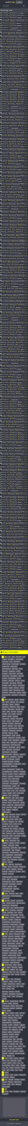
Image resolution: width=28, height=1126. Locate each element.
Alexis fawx (15, 668)
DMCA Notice (18, 1123)
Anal (3, 360)
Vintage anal (22, 1075)
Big (22, 709)
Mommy (18, 943)
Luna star (4, 919)
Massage (4, 936)
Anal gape (4, 673)
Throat (3, 41)
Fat (16, 821)
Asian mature (5, 676)
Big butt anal (5, 215)
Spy (21, 1041)
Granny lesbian (6, 847)
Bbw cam (11, 723)
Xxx (5, 1089)
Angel (17, 337)
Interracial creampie (6, 229)
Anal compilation (6, 668)
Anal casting (5, 70)
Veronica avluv (13, 204)
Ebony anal (12, 814)
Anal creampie (5, 92)
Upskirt (6, 1072)
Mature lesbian (11, 943)
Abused (19, 692)
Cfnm (24, 764)
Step (10, 1027)
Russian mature (5, 622)
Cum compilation (14, 783)
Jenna (19, 349)
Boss (8, 742)
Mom (6, 934)
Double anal (9, 397)
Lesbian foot (20, 926)
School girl (4, 200)
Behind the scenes (15, 745)
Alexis (10, 685)
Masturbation (5, 950)
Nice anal (20, 514)
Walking (22, 1079)
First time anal (9, 831)
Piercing (8, 988)
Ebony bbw (5, 817)
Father (16, 826)
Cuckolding (22, 783)
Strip (17, 1044)
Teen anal (4, 262)
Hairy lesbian (12, 884)
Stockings (4, 66)
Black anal (4, 337)
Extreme (23, 814)
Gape (3, 412)
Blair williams (16, 740)
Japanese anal (5, 380)
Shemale (12, 1013)
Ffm (3, 283)
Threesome (13, 1060)
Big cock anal (11, 593)
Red (17, 161)
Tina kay (4, 581)
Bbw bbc (13, 718)
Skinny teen (5, 1044)
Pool (3, 988)
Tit (11, 556)
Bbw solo (13, 711)
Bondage (4, 714)
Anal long (21, 227)
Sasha (15, 1046)
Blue (17, 344)
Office (10, 972)
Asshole (22, 687)
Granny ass (21, 859)
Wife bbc (4, 1082)
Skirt (14, 1039)
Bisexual (4, 709)
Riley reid (21, 1001)
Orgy (20, 969)
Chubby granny (17, 764)
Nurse (3, 967)
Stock (19, 70)
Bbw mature (11, 709)
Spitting (4, 1032)
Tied (18, 1063)
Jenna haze (4, 349)
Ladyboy (4, 82)
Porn (13, 988)
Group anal (9, 184)
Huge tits (4, 874)
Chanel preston (5, 556)
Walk (13, 1084)
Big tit (18, 747)
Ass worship (5, 683)
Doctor (10, 802)
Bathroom (15, 754)
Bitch (3, 523)
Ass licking (4, 135)
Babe (23, 737)
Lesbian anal (5, 924)
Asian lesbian (21, 685)
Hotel (3, 422)
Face (14, 833)
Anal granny (12, 671)
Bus (17, 702)
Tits (3, 194)
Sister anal (4, 616)
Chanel (24, 556)
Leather (12, 931)
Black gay (15, 716)
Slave (15, 1017)
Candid (8, 790)
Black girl (4, 737)
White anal (13, 117)
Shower (17, 1034)
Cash (14, 793)
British (20, 728)
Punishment (19, 996)
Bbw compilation (6, 735)
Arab (24, 657)
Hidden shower (6, 891)
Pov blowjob (5, 450)
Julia (12, 907)
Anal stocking (13, 25)
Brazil (16, 733)
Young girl (22, 1091)
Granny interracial (14, 852)
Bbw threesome (10, 554)
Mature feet (20, 960)
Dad (13, 797)
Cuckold (7, 756)
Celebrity (16, 771)
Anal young (13, 323)
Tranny (3, 188)
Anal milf (4, 256)
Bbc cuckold (19, 718)
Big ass (16, 699)
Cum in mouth (5, 766)
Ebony (6, 814)
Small (19, 1027)
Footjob (4, 248)
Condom (4, 544)
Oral (18, 972)
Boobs (18, 735)
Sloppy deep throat (7, 1039)
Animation (4, 687)
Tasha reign (13, 506)
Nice (12, 53)
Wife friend (18, 1084)
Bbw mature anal (13, 728)
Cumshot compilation (7, 788)
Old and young (5, 974)
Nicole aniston (8, 965)
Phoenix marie (11, 984)
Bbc (3, 702)
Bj (21, 721)
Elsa (18, 817)
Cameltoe (4, 103)
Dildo (17, 797)
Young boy (16, 1091)
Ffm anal (4, 206)
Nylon (14, 965)
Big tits (11, 704)
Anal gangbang (11, 678)
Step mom (14, 1020)
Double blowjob (12, 800)
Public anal (5, 991)
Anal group (13, 454)
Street (3, 1056)
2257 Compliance (10, 1123)
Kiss (16, 912)
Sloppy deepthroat (6, 1022)
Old (17, 969)
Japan (3, 903)
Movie (19, 950)
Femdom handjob (6, 838)
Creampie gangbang (7, 764)
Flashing (23, 836)
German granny (18, 855)
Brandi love (12, 707)
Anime (20, 668)
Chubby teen (10, 366)
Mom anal (10, 938)
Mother (23, 936)
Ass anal (10, 372)
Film (3, 831)
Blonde (9, 716)
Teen (6, 1058)
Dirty (3, 809)
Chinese (4, 776)
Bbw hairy (4, 747)
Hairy (6, 864)
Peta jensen (17, 979)
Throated (22, 1065)
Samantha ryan (14, 227)
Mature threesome (14, 962)
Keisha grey (10, 912)
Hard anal (4, 871)
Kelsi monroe (5, 915)
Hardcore (20, 869)
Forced (11, 819)
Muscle (20, 953)
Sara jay (14, 1027)
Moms (18, 955)
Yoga (11, 1091)
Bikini (8, 711)
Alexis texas (5, 661)
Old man (7, 969)
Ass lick (19, 678)
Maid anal (18, 354)
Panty (13, 996)
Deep (3, 807)
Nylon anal (21, 267)
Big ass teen (20, 493)
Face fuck (21, 821)
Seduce (10, 1046)
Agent (3, 697)
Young (6, 1091)
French (15, 824)
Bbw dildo (4, 733)
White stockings (22, 149)
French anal (5, 836)
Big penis (20, 711)
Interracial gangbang (16, 896)
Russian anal (10, 76)
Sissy (21, 1015)
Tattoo (8, 281)
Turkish (10, 1058)
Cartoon (4, 774)
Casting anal (10, 86)
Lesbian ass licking (15, 922)
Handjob (4, 866)
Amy (23, 690)
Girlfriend (10, 862)
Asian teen (5, 690)
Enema (18, 814)
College (9, 793)
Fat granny (11, 821)
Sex (9, 1029)
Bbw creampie (15, 721)
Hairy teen (16, 877)
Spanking (4, 1017)
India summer (5, 898)
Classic (15, 774)
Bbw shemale (5, 718)
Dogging (8, 809)
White (8, 1084)
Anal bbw (4, 685)
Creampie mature (14, 781)
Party (3, 554)
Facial (22, 831)
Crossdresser (11, 759)
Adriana (18, 671)
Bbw (6, 699)
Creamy (4, 793)
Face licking (23, 206)
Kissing (4, 912)
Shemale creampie (6, 241)
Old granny (22, 972)
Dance (4, 805)
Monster (4, 955)
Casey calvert (5, 497)
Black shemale (15, 241)
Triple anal (17, 357)
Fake (3, 833)
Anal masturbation (20, 430)
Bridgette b (5, 730)
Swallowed (5, 1034)
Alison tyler (5, 692)
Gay (18, 840)
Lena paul (4, 593)
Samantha (15, 1041)
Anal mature (17, 661)
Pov (20, 981)
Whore (9, 544)
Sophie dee (5, 1036)
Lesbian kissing (6, 922)
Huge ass (10, 886)
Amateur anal (5, 153)
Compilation (13, 756)
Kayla (18, 235)
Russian (4, 76)
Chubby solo (16, 795)
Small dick (11, 1053)
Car (22, 769)
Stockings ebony (14, 504)
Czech (3, 769)
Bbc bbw (18, 737)
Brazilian (4, 740)
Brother (4, 716)
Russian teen (19, 1006)
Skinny (17, 1015)
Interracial (11, 893)
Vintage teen (5, 1077)
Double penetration (19, 805)
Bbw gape (13, 307)
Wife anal (16, 295)
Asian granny (14, 676)
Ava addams (11, 659)
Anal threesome (5, 108)
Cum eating (22, 771)
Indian (6, 893)
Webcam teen (17, 1082)
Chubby (4, 759)
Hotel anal (21, 125)
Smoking (4, 1025)
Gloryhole (17, 850)
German (17, 843)
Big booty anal (5, 745)
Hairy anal (4, 601)
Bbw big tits (14, 752)
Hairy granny (14, 879)
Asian (13, 657)
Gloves (3, 130)
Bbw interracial (6, 752)
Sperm (19, 1046)
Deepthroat (7, 797)
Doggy (15, 807)
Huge (15, 886)
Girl (3, 855)
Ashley (24, 692)
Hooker (4, 886)
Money (4, 943)
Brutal (3, 721)
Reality (4, 1010)
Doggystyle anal (14, 62)
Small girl (4, 1046)
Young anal (5, 1094)
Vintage (6, 1075)
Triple (12, 357)
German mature (6, 850)
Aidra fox (19, 683)
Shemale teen (21, 97)
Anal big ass (22, 695)
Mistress (4, 946)
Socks (21, 1044)
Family (16, 819)
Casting (4, 86)
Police (3, 986)
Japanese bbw (5, 907)
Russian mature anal (15, 622)
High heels (4, 376)
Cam (17, 790)
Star (24, 1046)
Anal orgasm (15, 695)
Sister (17, 1013)
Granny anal (13, 840)
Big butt (4, 726)
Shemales (9, 1041)
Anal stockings (5, 12)
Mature (3, 264)
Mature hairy (14, 950)
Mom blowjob (5, 960)
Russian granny (6, 1006)
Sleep (9, 1015)
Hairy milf (11, 864)
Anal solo (16, 687)
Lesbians (11, 919)
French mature (20, 833)
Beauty (14, 714)
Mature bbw (15, 948)
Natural (20, 965)
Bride (3, 742)
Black (18, 707)
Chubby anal (14, 766)
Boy (9, 714)
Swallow (10, 1025)
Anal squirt (11, 680)
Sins (16, 1036)
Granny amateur (17, 857)
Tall (3, 1067)
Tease (12, 1070)
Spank (3, 1041)
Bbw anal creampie (7, 754)
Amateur (4, 659)
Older (12, 974)
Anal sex (19, 426)
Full (11, 828)
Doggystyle (15, 809)
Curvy (12, 790)
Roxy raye (18, 248)
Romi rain (15, 1003)
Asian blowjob (15, 664)
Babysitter (22, 754)
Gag (13, 850)
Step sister (19, 1039)
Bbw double (18, 554)
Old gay (17, 974)
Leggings (22, 924)
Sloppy (10, 2)
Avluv (19, 204)
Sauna (9, 1051)
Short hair (11, 1048)
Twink (17, 1065)
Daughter (4, 800)
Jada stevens (5, 114)
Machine (4, 938)
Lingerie (4, 466)
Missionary (10, 272)
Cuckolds (16, 788)
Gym (8, 859)
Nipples (20, 967)
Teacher (9, 1063)
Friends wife (16, 838)
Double (22, 802)
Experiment (21, 464)
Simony (18, 410)
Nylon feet (14, 967)
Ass (3, 583)
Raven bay (21, 518)
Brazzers (12, 702)
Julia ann (13, 900)
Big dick (9, 721)
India (17, 893)
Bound (22, 747)
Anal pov (8, 360)
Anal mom (4, 671)
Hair (9, 206)
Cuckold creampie (19, 776)
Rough (9, 1003)
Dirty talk (20, 807)
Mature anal (17, 934)
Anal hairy (11, 601)
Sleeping (10, 1017)
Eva (10, 817)
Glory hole (22, 852)
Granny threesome (6, 857)
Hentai (9, 866)
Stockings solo (14, 237)
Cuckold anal (5, 781)
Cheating (17, 761)
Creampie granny (6, 786)
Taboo (4, 1063)
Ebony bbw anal (5, 36)
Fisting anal (9, 47)
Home (3, 879)
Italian (21, 893)
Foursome (8, 833)
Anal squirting (17, 690)
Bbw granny (5, 704)
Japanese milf (14, 905)
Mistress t (13, 960)
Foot (3, 20)
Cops (3, 790)
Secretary (4, 1027)
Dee (11, 564)
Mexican (20, 946)
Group (17, 845)
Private (4, 996)
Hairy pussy (19, 881)
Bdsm (7, 702)
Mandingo (17, 936)
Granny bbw (14, 847)
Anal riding (10, 167)
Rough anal (19, 1008)
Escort (7, 20)
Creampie (20, 756)
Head (12, 891)
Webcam (11, 1079)
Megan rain (5, 957)
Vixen (3, 531)
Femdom (4, 821)
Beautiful (23, 740)
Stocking (4, 39)
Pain (17, 986)
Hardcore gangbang (7, 877)
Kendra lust (12, 910)
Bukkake (17, 704)
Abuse (22, 680)
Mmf (3, 180)
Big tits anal (18, 723)
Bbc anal (18, 709)
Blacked (22, 702)
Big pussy (21, 742)
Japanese (7, 900)
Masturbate (11, 161)
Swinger (4, 1020)
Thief (8, 1070)
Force (10, 824)
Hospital (19, 884)
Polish (3, 291)
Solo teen (22, 1013)
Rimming (4, 1003)
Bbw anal (11, 699)
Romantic (13, 20)
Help (8, 879)
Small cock (5, 1048)
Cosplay (14, 786)
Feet (20, 819)
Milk (23, 943)
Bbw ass (11, 733)
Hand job (8, 180)
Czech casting (15, 778)
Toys (16, 1070)
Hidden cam (11, 871)
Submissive (15, 1051)
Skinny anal (14, 1029)
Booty (9, 740)
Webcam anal (22, 470)
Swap (23, 1027)
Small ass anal (21, 250)
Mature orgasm (13, 953)
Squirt (9, 1020)
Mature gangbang (12, 946)
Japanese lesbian (21, 903)
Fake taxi (17, 831)
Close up (4, 778)
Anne (11, 661)
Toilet (14, 1063)
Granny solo (11, 845)
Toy (14, 229)
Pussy (21, 986)
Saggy (19, 1017)
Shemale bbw (19, 1048)
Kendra (21, 915)
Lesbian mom (19, 929)
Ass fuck (21, 221)
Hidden (8, 869)
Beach (4, 711)
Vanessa (12, 1077)
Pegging (4, 984)
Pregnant (7, 979)
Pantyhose (5, 981)
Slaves (12, 346)
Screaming (17, 244)
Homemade (22, 866)
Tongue (11, 1067)
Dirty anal (20, 800)
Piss (12, 979)
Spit (13, 1015)
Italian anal (19, 66)
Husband (18, 871)
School (20, 1029)
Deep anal (9, 807)
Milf (23, 934)
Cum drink (17, 531)
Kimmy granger (14, 915)
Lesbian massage (6, 926)
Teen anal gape (16, 262)
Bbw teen (4, 723)
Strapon (4, 1015)
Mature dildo (5, 962)
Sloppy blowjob (16, 1022)
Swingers (16, 1025)
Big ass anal (5, 204)
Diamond (4, 410)
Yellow (18, 132)
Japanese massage (19, 907)
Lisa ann (12, 917)
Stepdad (9, 1056)
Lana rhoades (5, 929)
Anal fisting (19, 673)
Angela (10, 687)
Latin (14, 926)
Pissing (11, 981)
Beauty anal (23, 585)
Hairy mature (18, 864)
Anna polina (11, 512)
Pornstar (4, 132)
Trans (3, 1060)
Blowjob (22, 699)
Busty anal (21, 92)
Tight (3, 1070)
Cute (9, 778)
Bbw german (12, 747)
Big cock (19, 714)
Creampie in (13, 23)
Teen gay (10, 82)
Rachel (9, 1010)
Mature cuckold (12, 955)
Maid (10, 262)
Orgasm (12, 969)
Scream (4, 1051)
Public (15, 981)
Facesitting (5, 824)
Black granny (14, 742)
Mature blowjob (22, 957)
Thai (8, 1060)
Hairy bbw (13, 869)
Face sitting (17, 836)
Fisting (3, 47)
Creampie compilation (7, 761)
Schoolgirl (12, 1044)
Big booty (4, 728)
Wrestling (17, 1079)
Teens (12, 1065)
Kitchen (20, 912)
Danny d (4, 802)
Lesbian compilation (20, 931)
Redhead (12, 1008)
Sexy (3, 550)
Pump (3, 312)
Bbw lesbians (16, 749)
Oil (9, 186)
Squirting (10, 1032)
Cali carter (4, 33)
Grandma (11, 843)
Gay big (12, 485)
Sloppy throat (17, 1032)
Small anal (21, 564)
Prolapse (9, 986)
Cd (18, 786)
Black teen (19, 730)
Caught (17, 769)
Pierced (4, 998)
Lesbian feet (18, 919)
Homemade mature (7, 888)
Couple (9, 146)
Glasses (4, 862)
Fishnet (3, 51)
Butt (15, 726)
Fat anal (4, 537)
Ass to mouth (12, 673)
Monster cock (13, 957)
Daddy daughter (6, 812)
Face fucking (5, 828)
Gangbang (4, 843)
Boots (22, 707)
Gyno (20, 847)
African (14, 685)
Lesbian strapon (14, 924)
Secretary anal (21, 329)
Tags (3, 184)
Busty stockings (21, 476)
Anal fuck (21, 460)
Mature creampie (6, 948)
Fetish (11, 836)
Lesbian (7, 917)
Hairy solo (10, 874)
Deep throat (16, 802)
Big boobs (10, 726)
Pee (14, 986)
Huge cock (22, 877)
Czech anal (4, 161)
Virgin (11, 1075)
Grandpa (23, 843)
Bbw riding (9, 749)
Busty (13, 735)
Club (10, 795)
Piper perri (4, 994)
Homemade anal (6, 881)
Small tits (11, 1036)
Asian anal (4, 172)
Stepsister (4, 1053)
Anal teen (4, 680)
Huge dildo (5, 884)
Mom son (11, 936)
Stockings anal (14, 12)
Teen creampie (6, 1065)
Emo (14, 817)
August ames (14, 666)
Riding (8, 264)
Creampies (10, 776)
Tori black (17, 1067)
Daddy (21, 797)
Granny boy (14, 859)
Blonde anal (12, 730)
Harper (12, 526)
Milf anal (4, 941)
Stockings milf (21, 101)
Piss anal (4, 60)
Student (21, 1051)
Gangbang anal (9, 855)
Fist (3, 636)
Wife (6, 1079)
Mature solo (15, 941)
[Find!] (23, 6)
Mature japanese (19, 938)
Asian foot (20, 676)
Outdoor (23, 974)
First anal (21, 828)
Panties (3, 366)
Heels (13, 881)
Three (20, 1070)
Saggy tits (22, 1025)
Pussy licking (20, 994)
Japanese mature (11, 903)
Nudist (8, 967)
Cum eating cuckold (7, 771)
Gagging (4, 845)
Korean (6, 910)
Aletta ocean (12, 692)
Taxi (7, 1067)
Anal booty (23, 78)
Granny (6, 840)
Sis (13, 1056)
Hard (3, 869)
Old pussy (4, 976)
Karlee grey (20, 910)
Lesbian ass (5, 931)
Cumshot (10, 774)
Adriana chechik (6, 664)
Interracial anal (6, 896)
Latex (3, 632)
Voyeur (16, 1075)
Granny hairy (5, 852)
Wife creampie (5, 1086)
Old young (4, 972)
